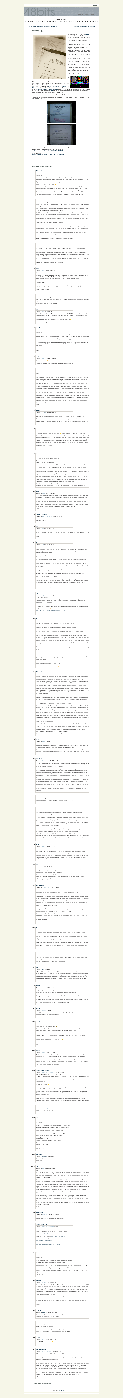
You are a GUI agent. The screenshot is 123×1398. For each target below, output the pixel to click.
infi (37, 369)
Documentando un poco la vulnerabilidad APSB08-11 (42, 26)
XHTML (62, 1390)
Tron (52, 90)
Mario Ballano (39, 327)
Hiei (37, 1166)
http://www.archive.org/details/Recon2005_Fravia (46, 1240)
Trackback (55, 159)
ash (37, 309)
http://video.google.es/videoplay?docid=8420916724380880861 (47, 150)
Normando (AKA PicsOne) (42, 1070)
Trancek (38, 410)
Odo (37, 967)
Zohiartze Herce (40, 170)
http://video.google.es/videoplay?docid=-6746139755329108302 (48, 154)
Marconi (38, 453)
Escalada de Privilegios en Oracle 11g (84, 26)
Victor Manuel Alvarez (41, 514)
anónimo (38, 1280)
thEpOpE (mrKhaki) (41, 1349)
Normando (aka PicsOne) (42, 1224)
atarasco (38, 985)
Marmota (38, 1252)
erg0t (37, 491)
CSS (59, 1390)
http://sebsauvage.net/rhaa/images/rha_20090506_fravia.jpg (48, 1244)
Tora (37, 244)
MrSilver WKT (39, 1212)
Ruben (37, 356)
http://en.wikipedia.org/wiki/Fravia (58, 1236)
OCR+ (37, 796)
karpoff (38, 1021)
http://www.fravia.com (47, 1233)
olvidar (43, 94)
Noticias (50, 159)
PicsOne (38, 1337)
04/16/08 (46, 159)
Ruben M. (38, 1310)
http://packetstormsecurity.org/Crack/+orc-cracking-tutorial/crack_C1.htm (51, 610)
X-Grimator (39, 200)
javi (37, 428)
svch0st (38, 1008)
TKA (37, 1322)
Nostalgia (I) (37, 31)
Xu (36, 542)
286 (33, 87)
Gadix (37, 268)
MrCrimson (39, 1117)
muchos (85, 89)
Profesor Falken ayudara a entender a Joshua (46, 89)
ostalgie (87, 34)
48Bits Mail (35, 5)
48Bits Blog (28, 5)
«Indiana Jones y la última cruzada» (57, 86)
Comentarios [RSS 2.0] (63, 159)
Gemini (38, 1050)
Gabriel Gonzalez (40, 295)
